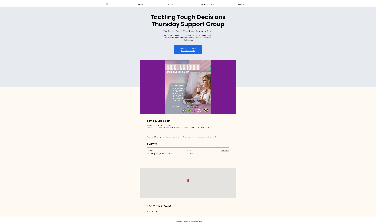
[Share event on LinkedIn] (157, 211)
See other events (188, 51)
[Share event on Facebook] (148, 211)
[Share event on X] (152, 211)
